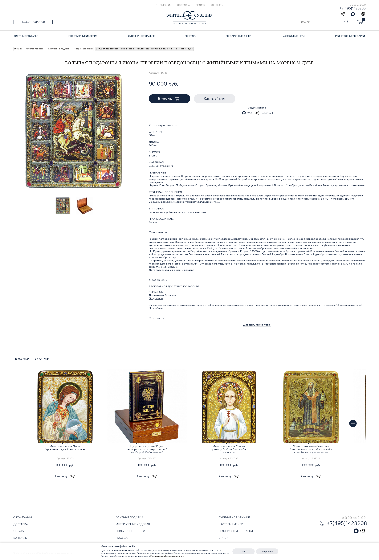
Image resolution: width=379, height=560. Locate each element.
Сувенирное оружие (234, 517)
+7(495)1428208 (352, 8)
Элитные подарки (129, 517)
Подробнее (156, 298)
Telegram (266, 113)
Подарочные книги (130, 531)
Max (249, 113)
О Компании (163, 5)
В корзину (165, 98)
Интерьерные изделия (133, 524)
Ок (243, 551)
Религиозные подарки (236, 531)
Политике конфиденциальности (167, 556)
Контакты (217, 5)
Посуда (121, 538)
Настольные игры (232, 524)
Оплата (200, 5)
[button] (353, 423)
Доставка (183, 5)
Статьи (224, 538)
